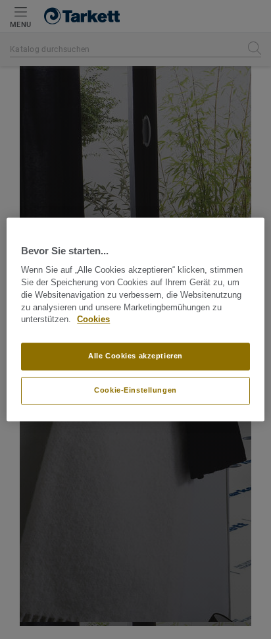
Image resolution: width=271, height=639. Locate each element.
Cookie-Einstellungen (135, 391)
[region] (135, 319)
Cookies (93, 320)
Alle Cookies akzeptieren (135, 356)
